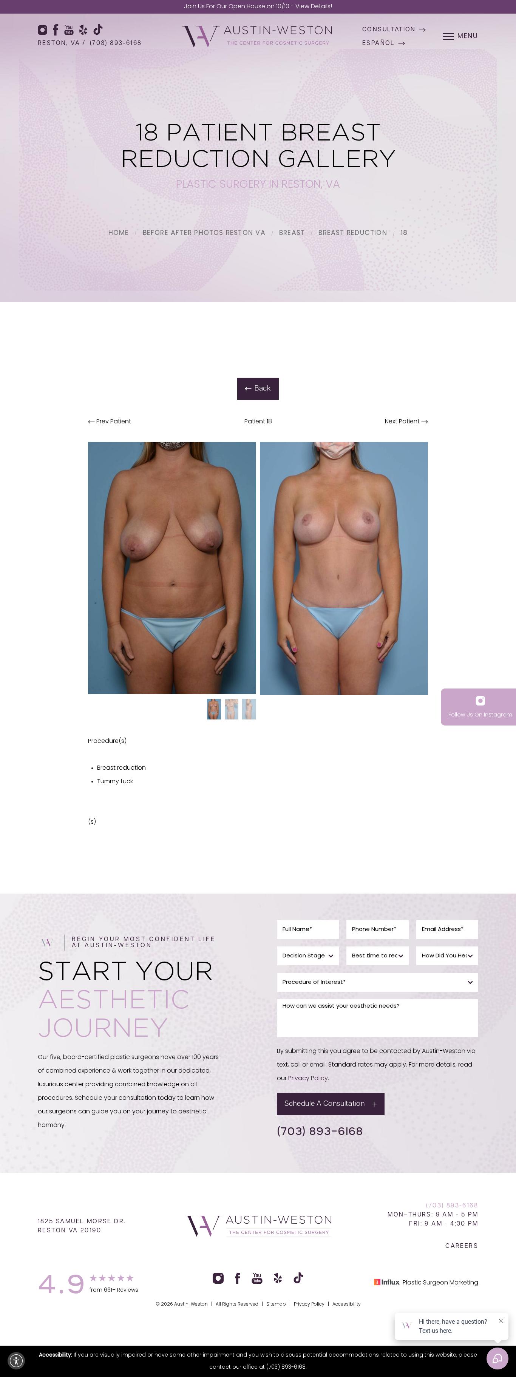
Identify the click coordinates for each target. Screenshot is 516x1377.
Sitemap (276, 1304)
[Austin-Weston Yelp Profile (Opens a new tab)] (83, 30)
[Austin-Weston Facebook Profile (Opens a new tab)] (56, 30)
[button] (16, 1360)
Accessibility (346, 1304)
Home (118, 233)
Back (263, 388)
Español (378, 43)
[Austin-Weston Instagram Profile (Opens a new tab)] (42, 30)
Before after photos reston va (204, 233)
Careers (461, 1246)
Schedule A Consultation (324, 1104)
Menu (467, 36)
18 (404, 233)
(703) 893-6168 (116, 43)
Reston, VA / (62, 43)
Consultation (389, 30)
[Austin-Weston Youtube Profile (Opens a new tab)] (69, 30)
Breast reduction (352, 233)
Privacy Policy (308, 1079)
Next (402, 422)
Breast (292, 233)
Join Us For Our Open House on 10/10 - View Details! (258, 7)
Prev (113, 422)
